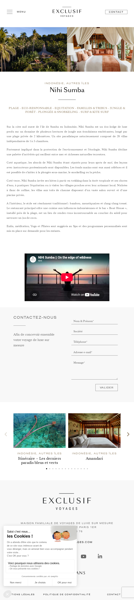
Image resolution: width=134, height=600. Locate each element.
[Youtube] (83, 556)
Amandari (94, 458)
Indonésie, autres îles (67, 83)
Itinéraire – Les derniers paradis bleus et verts (39, 460)
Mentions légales (20, 594)
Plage (14, 108)
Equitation (64, 108)
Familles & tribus (92, 108)
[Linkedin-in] (100, 556)
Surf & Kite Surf (95, 112)
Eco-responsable (37, 108)
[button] (7, 43)
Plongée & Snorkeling (58, 112)
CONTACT (114, 594)
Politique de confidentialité (67, 594)
